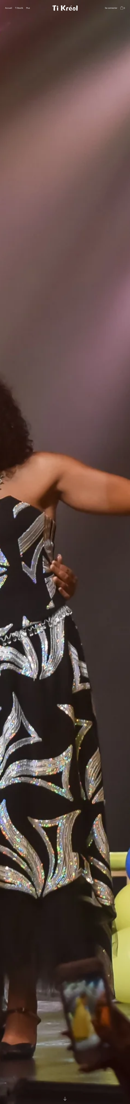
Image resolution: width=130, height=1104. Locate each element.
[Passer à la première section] (65, 1098)
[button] (122, 8)
